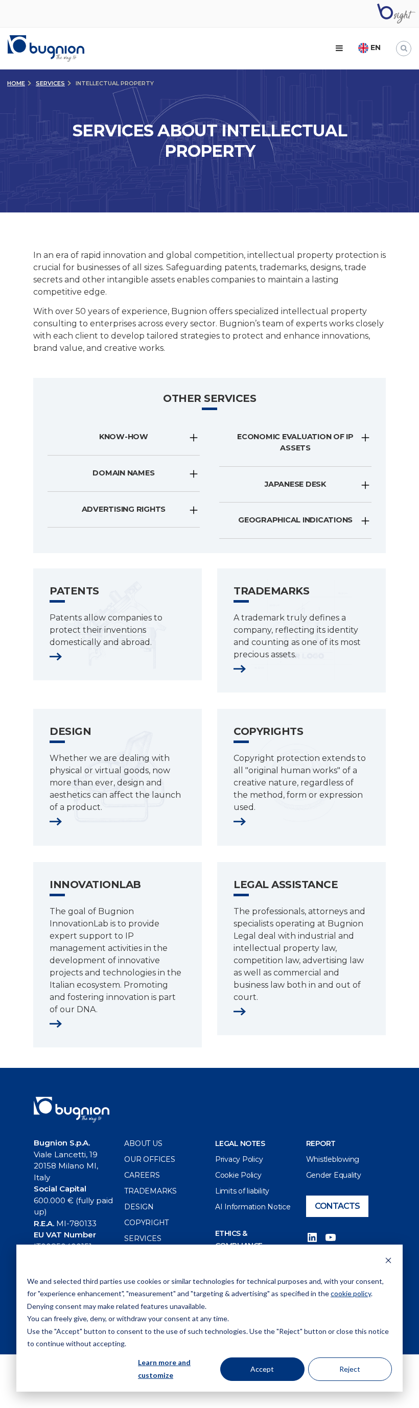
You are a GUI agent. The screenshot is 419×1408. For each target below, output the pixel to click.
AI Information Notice (253, 1206)
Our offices (149, 1159)
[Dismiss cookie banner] (388, 1261)
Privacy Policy (239, 1159)
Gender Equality (333, 1175)
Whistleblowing (333, 1159)
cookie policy (351, 1293)
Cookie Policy (238, 1175)
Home (16, 83)
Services (50, 83)
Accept (262, 1369)
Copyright (146, 1222)
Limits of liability (242, 1191)
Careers (141, 1175)
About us (143, 1143)
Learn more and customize (164, 1368)
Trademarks (150, 1191)
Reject (349, 1369)
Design (139, 1206)
